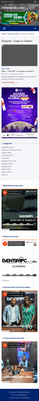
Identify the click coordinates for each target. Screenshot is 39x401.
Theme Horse (22, 395)
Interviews (5, 155)
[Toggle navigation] (4, 28)
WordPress (26, 398)
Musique (5, 164)
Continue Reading (8, 82)
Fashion (4, 153)
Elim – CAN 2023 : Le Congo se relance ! (18, 71)
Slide (3, 68)
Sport (8, 68)
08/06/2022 (5, 74)
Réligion (5, 167)
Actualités (5, 147)
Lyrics (4, 158)
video (4, 175)
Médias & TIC (6, 161)
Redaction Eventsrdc (16, 74)
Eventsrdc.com (13, 8)
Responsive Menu (35, 2)
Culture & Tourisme (9, 150)
